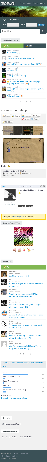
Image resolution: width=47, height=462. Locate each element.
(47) (32, 249)
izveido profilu (18, 217)
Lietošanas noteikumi (10, 456)
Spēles (35, 3)
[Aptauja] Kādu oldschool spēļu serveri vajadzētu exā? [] (25, 89)
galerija (30, 206)
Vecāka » (38, 151)
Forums (22, 3)
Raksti (29, 3)
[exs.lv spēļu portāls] (9, 4)
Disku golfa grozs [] (15, 95)
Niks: (5, 25)
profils (23, 206)
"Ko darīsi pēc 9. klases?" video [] (20, 57)
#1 (19, 186)
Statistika (24, 453)
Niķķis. (4, 186)
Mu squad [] (13, 69)
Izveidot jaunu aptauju (18, 398)
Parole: (22, 25)
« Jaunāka (8, 151)
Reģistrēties (14, 19)
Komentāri (5, 398)
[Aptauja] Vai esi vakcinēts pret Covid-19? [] (24, 63)
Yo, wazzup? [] (13, 51)
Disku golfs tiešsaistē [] (16, 75)
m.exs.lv (15, 453)
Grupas (42, 3)
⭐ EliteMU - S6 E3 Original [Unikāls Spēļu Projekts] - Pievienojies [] (23, 82)
